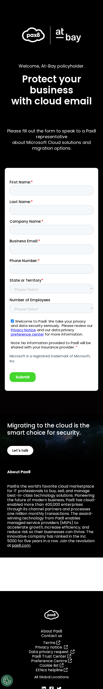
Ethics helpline (50, 670)
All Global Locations (51, 676)
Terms (49, 642)
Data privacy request (50, 652)
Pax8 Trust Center (49, 656)
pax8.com (21, 545)
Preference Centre (49, 661)
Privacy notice (49, 647)
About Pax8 (51, 631)
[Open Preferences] (7, 681)
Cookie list (50, 665)
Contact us (51, 635)
